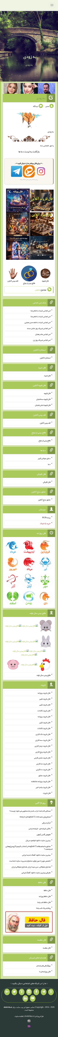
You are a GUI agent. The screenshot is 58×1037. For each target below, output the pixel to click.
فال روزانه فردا (45, 971)
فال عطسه (47, 948)
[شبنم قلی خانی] (12, 89)
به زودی (29, 56)
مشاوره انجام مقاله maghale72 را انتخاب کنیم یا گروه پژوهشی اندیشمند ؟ (29, 847)
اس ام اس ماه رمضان (43, 334)
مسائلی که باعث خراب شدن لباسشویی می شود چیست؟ (30, 811)
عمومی (37, 290)
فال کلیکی (47, 482)
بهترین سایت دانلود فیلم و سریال (38, 840)
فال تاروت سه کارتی (43, 740)
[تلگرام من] (43, 992)
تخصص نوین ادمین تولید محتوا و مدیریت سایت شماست (30, 861)
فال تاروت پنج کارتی (43, 752)
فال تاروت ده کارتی (43, 769)
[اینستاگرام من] (29, 992)
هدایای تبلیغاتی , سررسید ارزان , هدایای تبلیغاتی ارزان (31, 867)
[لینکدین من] (25, 998)
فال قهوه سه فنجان (43, 399)
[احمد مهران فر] (46, 89)
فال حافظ (47, 890)
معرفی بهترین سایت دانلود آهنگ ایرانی (36, 872)
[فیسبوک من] (36, 992)
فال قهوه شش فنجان (43, 405)
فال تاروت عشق (44, 775)
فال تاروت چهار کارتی (43, 746)
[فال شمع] (18, 225)
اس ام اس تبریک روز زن (42, 340)
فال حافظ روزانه (45, 896)
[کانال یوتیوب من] (32, 998)
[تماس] (21, 992)
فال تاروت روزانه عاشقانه (41, 781)
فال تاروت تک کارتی (43, 734)
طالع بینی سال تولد (43, 675)
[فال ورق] (18, 248)
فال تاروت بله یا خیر (43, 787)
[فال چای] (42, 248)
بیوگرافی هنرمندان (43, 966)
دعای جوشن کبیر (44, 458)
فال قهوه (47, 393)
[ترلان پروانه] (29, 89)
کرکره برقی (46, 823)
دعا (22, 151)
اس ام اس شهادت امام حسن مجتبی (37, 322)
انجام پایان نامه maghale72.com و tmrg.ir (35, 817)
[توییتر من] (14, 992)
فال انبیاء (47, 375)
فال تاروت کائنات (44, 711)
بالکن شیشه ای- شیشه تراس (40, 828)
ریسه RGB (46, 517)
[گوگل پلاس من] (7, 992)
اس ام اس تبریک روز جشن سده (39, 328)
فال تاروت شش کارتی (42, 758)
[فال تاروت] (42, 201)
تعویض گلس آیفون (44, 834)
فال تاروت (47, 793)
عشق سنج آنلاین (44, 500)
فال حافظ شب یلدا (44, 902)
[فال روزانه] (18, 201)
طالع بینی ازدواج (45, 440)
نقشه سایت (19, 1016)
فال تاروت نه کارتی (43, 764)
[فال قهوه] (42, 225)
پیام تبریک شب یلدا (43, 908)
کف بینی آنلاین (45, 423)
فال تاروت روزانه (44, 693)
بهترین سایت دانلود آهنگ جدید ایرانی (36, 855)
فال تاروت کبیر (45, 699)
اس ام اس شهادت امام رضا (41, 310)
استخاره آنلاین (45, 358)
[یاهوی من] (51, 992)
